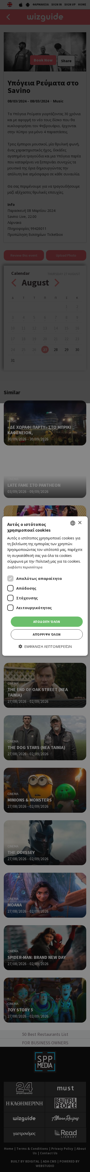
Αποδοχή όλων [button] (46, 622)
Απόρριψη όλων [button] (46, 634)
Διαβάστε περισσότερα (24, 567)
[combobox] (72, 522)
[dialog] (45, 586)
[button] (45, 646)
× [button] (80, 523)
